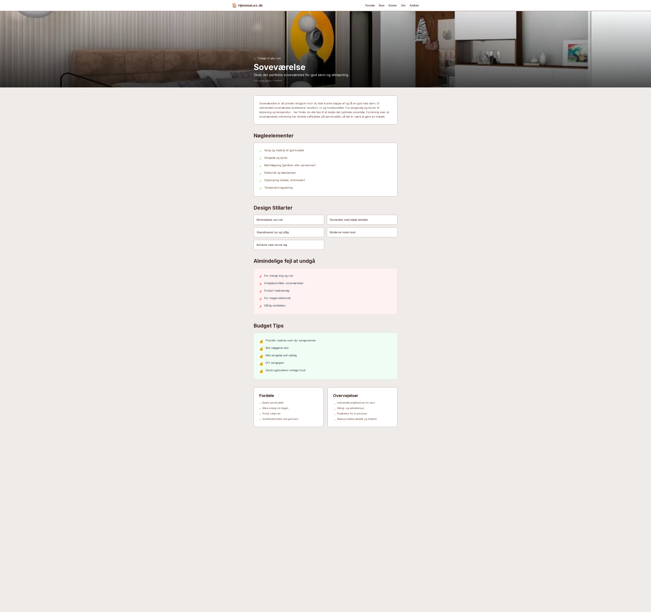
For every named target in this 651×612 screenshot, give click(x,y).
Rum (381, 5)
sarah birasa (265, 80)
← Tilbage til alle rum (267, 58)
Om (403, 5)
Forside (370, 5)
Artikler (414, 5)
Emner (393, 5)
